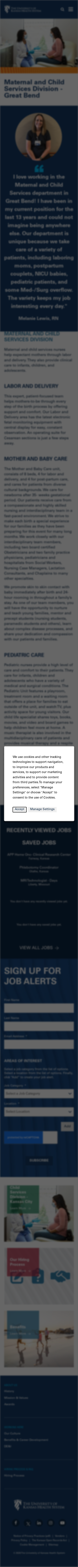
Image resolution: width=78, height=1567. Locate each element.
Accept (19, 809)
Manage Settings (42, 809)
